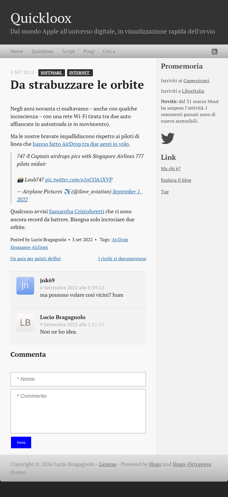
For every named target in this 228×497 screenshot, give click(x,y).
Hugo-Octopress (192, 464)
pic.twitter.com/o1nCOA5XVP (79, 179)
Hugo (155, 464)
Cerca (109, 51)
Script (68, 51)
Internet (80, 72)
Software (52, 72)
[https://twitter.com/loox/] (168, 142)
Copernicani (196, 81)
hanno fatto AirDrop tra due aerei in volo (81, 144)
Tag (165, 192)
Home (16, 51)
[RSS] (215, 51)
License (108, 464)
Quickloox (41, 18)
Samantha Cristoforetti (76, 211)
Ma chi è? (171, 168)
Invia (21, 442)
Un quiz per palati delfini (35, 258)
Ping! (89, 51)
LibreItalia (193, 91)
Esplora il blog (176, 180)
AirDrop (120, 239)
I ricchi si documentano (122, 258)
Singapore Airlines (29, 247)
